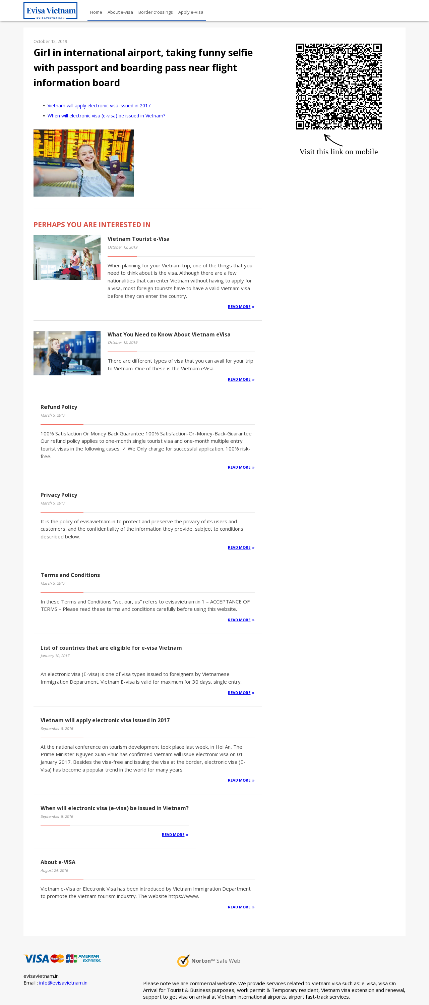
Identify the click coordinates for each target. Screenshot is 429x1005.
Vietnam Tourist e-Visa (139, 239)
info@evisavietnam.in (63, 982)
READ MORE (239, 306)
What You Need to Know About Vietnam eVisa (169, 334)
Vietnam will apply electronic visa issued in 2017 (99, 105)
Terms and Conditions (70, 575)
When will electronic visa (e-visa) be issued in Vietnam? (106, 115)
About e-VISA (58, 862)
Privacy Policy (59, 494)
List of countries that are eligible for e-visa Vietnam (111, 647)
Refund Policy (59, 407)
